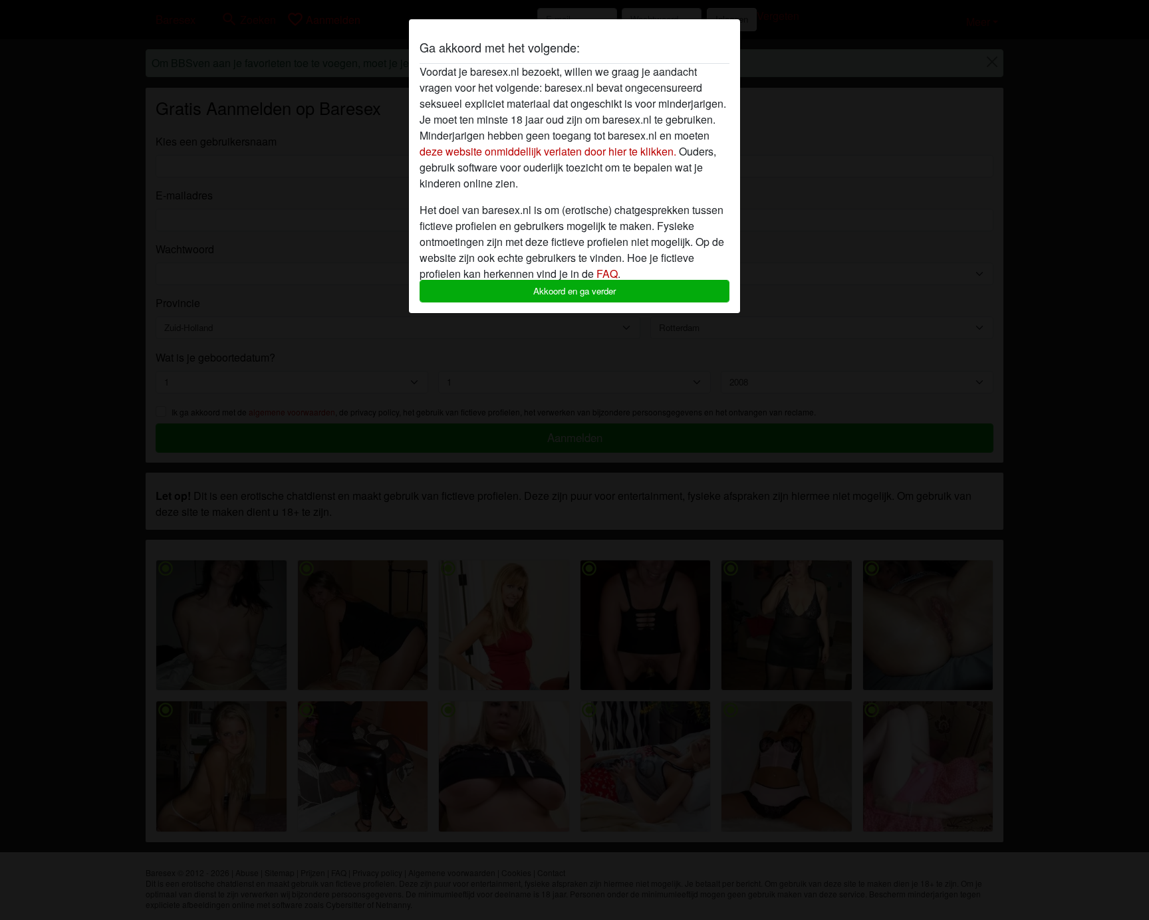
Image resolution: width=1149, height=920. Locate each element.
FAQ (607, 273)
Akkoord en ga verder (574, 291)
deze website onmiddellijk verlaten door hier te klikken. (548, 151)
